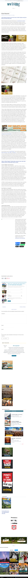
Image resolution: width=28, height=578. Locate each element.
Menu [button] (14, 8)
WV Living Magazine (14, 4)
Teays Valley (9, 152)
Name (2, 325)
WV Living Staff (16, 345)
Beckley (14, 152)
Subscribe (3, 496)
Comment (3, 313)
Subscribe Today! (20, 0)
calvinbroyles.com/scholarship (20, 238)
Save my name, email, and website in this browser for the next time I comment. (12, 335)
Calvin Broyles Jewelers (21, 20)
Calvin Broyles (11, 151)
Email (2, 329)
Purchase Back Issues (5, 494)
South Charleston (4, 152)
